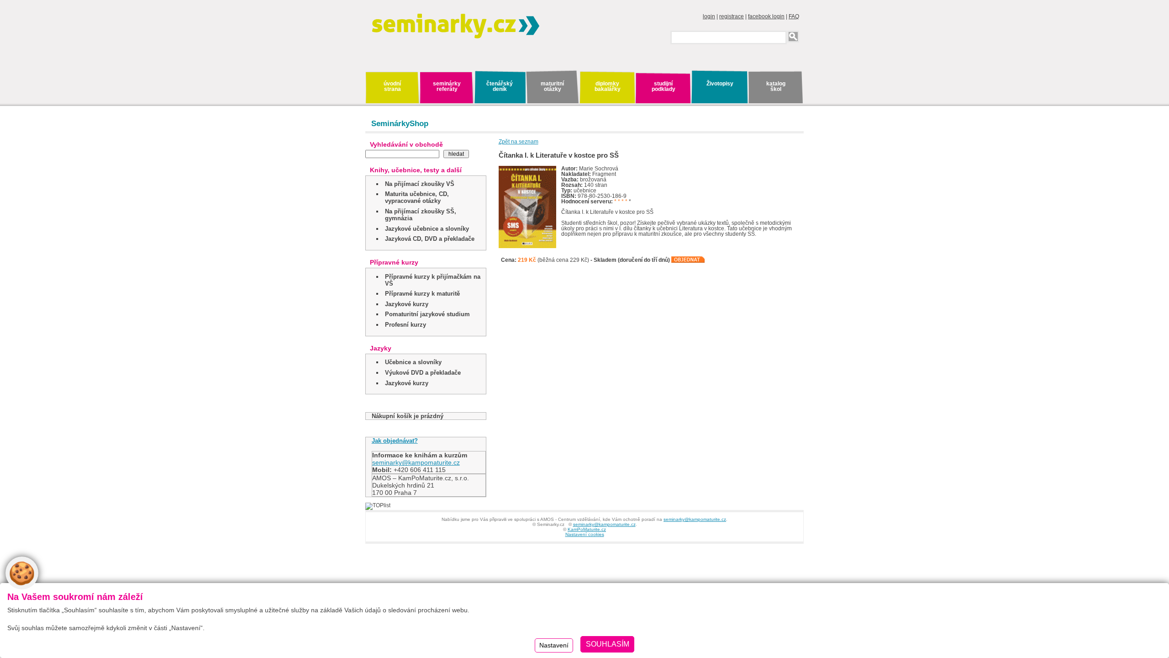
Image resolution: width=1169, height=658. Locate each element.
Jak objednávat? (395, 440)
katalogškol (775, 86)
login (709, 16)
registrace (731, 16)
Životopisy (719, 83)
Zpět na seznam (518, 141)
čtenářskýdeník (499, 86)
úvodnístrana (392, 86)
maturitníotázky (552, 86)
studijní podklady (663, 86)
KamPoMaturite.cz (587, 529)
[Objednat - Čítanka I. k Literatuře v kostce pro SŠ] (688, 260)
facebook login (766, 16)
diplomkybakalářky (608, 86)
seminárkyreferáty (447, 86)
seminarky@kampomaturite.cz (416, 462)
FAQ (794, 16)
